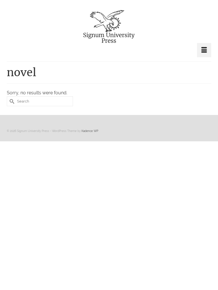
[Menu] (204, 50)
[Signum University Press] (109, 26)
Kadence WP (89, 131)
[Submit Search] (11, 101)
